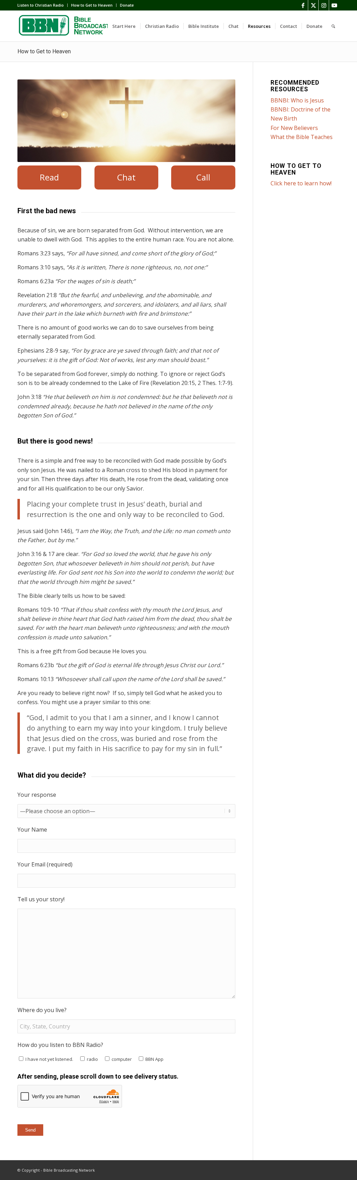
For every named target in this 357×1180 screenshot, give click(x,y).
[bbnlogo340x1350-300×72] (69, 26)
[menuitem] (42, 5)
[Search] (333, 26)
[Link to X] (313, 5)
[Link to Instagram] (324, 5)
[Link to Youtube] (334, 5)
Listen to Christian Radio (40, 5)
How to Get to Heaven (92, 5)
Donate (127, 5)
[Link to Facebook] (303, 5)
